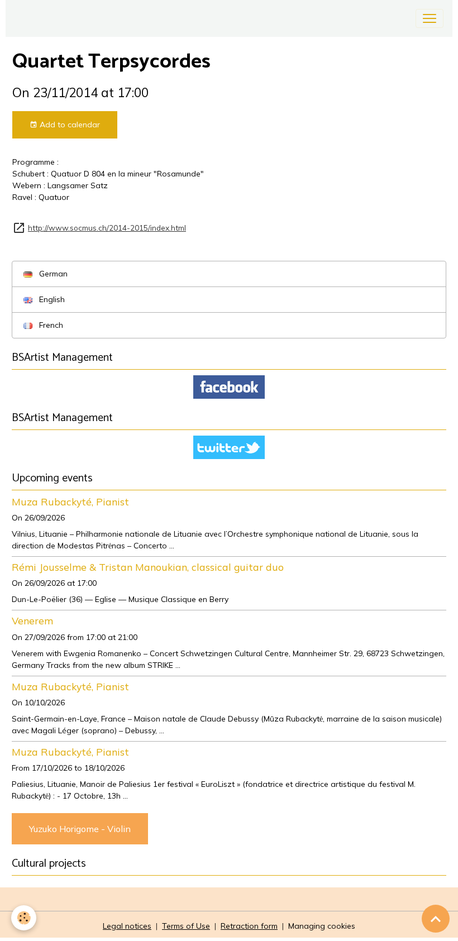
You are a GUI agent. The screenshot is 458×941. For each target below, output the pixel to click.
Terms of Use (186, 926)
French (50, 325)
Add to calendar (68, 125)
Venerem (32, 620)
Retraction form (249, 926)
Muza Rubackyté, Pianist (70, 501)
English (51, 299)
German (52, 274)
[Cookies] (23, 917)
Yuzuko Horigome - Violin (80, 828)
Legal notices (127, 926)
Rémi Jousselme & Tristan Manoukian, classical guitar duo (148, 567)
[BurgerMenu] (429, 18)
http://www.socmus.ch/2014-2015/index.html (107, 227)
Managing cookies (321, 926)
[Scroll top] (436, 919)
